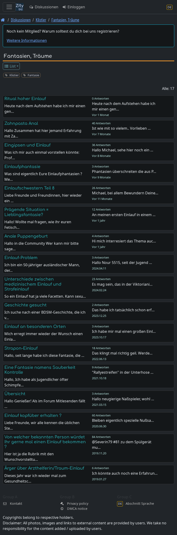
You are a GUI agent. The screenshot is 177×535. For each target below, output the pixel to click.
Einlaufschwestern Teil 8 (29, 188)
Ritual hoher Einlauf (25, 98)
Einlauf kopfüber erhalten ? (33, 415)
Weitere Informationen (27, 40)
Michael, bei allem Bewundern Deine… (125, 193)
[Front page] (3, 19)
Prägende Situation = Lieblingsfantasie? (26, 212)
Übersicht (14, 393)
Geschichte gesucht (25, 305)
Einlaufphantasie (22, 166)
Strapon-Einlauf (21, 348)
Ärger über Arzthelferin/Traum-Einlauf (44, 468)
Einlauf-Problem (21, 257)
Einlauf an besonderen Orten (35, 326)
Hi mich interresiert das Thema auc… (124, 241)
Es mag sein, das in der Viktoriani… (122, 284)
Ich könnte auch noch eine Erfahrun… (125, 473)
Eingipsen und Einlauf (27, 145)
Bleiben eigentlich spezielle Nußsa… (123, 420)
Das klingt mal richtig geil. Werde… (122, 353)
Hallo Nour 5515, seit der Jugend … (122, 262)
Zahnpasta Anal (21, 123)
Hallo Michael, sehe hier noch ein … (122, 150)
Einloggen (76, 6)
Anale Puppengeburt (26, 236)
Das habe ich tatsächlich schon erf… (123, 309)
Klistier (41, 19)
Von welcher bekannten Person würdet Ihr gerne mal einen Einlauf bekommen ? (45, 442)
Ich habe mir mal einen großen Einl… (124, 331)
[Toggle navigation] (9, 7)
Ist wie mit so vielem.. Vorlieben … (121, 128)
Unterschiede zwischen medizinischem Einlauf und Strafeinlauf (32, 284)
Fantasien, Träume (65, 19)
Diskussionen (46, 6)
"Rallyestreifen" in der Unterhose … (122, 372)
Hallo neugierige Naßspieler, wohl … (123, 398)
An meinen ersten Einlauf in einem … (124, 214)
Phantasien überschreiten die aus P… (124, 171)
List (12, 66)
